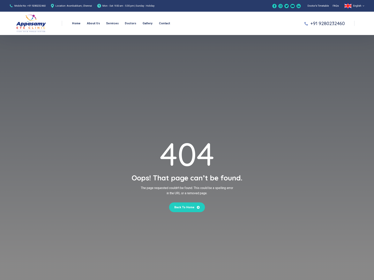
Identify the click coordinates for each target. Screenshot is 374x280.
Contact (164, 23)
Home (76, 23)
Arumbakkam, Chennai (79, 5)
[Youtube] (292, 6)
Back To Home (184, 207)
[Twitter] (286, 6)
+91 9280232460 (36, 5)
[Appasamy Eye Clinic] (23, 23)
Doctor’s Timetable (318, 5)
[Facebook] (274, 6)
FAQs (336, 5)
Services (112, 23)
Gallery (148, 23)
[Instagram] (280, 6)
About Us (93, 23)
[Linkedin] (298, 6)
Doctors (130, 23)
